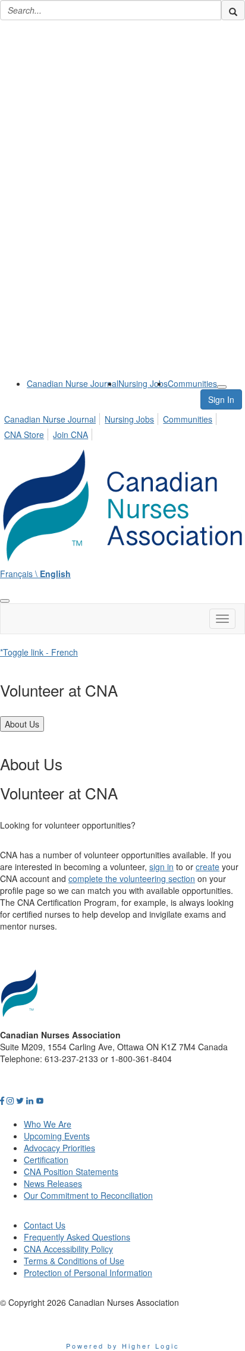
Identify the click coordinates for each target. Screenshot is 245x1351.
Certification (46, 1160)
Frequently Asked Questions (77, 1237)
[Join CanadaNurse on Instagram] (10, 1100)
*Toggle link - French (39, 652)
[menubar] (122, 425)
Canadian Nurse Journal (72, 383)
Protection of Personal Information (88, 1272)
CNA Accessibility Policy (68, 1249)
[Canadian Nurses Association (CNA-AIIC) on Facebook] (2, 1100)
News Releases (53, 1183)
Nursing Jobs (143, 383)
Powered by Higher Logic (123, 1345)
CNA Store (24, 434)
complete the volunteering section (131, 878)
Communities (192, 383)
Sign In (221, 399)
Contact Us (44, 1225)
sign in (161, 867)
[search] (233, 10)
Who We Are (47, 1124)
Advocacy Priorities (59, 1148)
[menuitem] (72, 383)
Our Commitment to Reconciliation (88, 1195)
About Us (22, 724)
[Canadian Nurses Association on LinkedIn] (29, 1100)
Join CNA (70, 434)
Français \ (35, 574)
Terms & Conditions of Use (74, 1261)
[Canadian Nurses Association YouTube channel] (40, 1100)
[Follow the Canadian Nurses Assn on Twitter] (20, 1100)
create (207, 867)
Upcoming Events (57, 1136)
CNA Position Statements (71, 1171)
